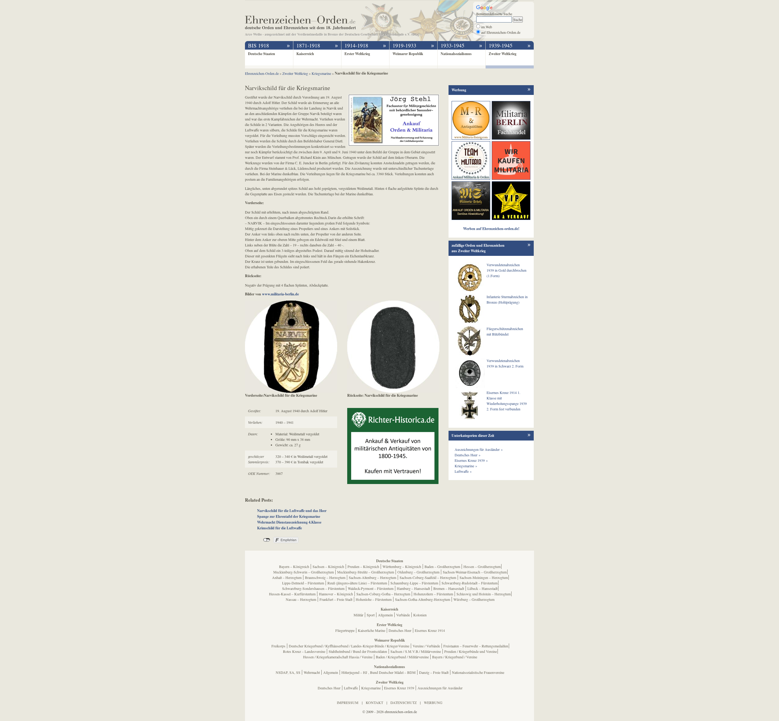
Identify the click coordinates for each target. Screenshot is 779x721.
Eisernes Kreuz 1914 (430, 630)
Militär (358, 614)
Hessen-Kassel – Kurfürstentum (292, 593)
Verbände (403, 614)
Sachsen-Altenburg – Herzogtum (372, 577)
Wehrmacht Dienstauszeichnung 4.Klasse (289, 522)
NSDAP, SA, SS (288, 672)
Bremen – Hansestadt (448, 588)
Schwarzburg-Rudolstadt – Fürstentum (470, 582)
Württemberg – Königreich (402, 566)
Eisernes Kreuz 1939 (399, 687)
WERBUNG (433, 702)
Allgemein (385, 614)
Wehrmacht (312, 672)
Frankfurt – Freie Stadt (336, 599)
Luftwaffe (351, 687)
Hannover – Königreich (336, 593)
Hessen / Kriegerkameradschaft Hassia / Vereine (337, 656)
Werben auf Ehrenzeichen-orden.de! (491, 228)
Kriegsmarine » (466, 465)
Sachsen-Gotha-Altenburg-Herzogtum (422, 599)
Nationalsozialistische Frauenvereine (478, 672)
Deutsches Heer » (467, 454)
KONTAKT (374, 702)
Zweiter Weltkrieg (502, 53)
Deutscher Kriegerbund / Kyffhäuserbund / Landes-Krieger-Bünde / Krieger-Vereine (349, 645)
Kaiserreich (305, 53)
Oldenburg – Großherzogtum (418, 571)
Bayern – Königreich (294, 566)
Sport (371, 614)
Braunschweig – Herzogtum (325, 577)
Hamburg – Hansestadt (413, 588)
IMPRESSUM (347, 702)
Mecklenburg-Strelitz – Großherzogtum (365, 571)
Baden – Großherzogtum (442, 566)
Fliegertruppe (345, 630)
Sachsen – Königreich (328, 566)
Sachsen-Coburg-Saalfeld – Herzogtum (428, 577)
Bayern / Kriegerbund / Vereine (454, 656)
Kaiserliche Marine (371, 630)
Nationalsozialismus (456, 53)
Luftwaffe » (463, 471)
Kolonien (420, 614)
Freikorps (278, 645)
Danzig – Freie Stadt (434, 672)
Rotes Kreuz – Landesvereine (304, 651)
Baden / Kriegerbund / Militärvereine (402, 656)
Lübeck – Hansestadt (482, 588)
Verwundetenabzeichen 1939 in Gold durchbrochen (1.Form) (506, 270)
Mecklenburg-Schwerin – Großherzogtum (303, 571)
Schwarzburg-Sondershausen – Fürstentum (313, 588)
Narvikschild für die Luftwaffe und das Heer (292, 510)
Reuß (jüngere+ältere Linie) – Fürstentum (357, 582)
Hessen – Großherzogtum (482, 566)
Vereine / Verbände (426, 645)
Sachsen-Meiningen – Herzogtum (483, 577)
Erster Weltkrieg (357, 53)
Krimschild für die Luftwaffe (279, 528)
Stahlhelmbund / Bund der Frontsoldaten (358, 651)
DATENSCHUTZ (403, 702)
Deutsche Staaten (261, 53)
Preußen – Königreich (363, 566)
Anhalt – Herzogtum (287, 577)
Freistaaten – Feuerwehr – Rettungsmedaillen (475, 645)
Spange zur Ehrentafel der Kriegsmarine (288, 516)
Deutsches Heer (400, 630)
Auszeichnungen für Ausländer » (479, 449)
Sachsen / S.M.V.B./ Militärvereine (415, 651)
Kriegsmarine (371, 687)
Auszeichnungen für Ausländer (440, 687)
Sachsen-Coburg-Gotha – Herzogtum (383, 593)
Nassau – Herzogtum (301, 599)
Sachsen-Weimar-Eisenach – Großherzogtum (475, 571)
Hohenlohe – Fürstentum (374, 599)
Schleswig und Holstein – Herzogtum (483, 593)
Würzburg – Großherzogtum (473, 599)
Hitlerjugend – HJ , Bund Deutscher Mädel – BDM (378, 672)
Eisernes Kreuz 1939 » (471, 460)
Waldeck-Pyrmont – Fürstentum (370, 588)
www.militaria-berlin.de (280, 294)
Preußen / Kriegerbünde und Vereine (470, 651)
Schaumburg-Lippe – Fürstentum (414, 582)
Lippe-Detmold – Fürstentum (303, 582)
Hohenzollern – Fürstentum (433, 593)
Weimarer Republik (408, 53)
